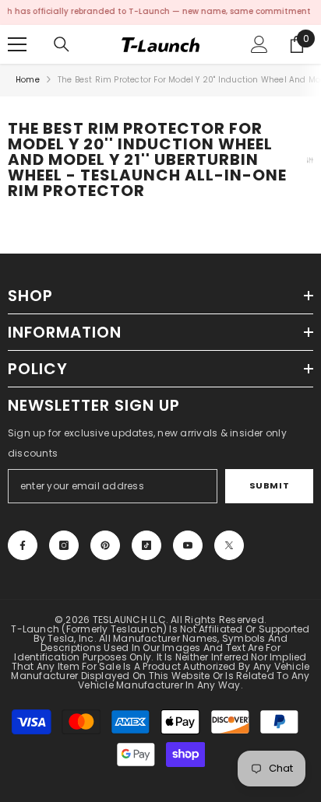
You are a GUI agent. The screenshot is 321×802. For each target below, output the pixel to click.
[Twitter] (229, 545)
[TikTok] (146, 545)
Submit (269, 485)
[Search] (61, 44)
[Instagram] (64, 545)
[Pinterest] (105, 545)
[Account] (259, 44)
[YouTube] (188, 545)
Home (28, 80)
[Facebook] (22, 545)
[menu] (17, 44)
